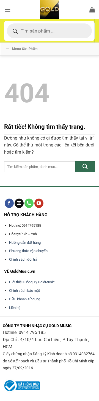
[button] (7, 9)
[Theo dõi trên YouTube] (38, 203)
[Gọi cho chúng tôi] (29, 203)
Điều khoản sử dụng (24, 299)
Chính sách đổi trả (23, 259)
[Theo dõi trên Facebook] (9, 203)
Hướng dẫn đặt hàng (25, 242)
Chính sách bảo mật (24, 290)
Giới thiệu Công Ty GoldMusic (32, 282)
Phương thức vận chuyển (28, 251)
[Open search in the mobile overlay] (49, 31)
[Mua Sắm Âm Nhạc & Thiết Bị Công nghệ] (49, 9)
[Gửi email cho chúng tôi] (19, 203)
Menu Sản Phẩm (25, 49)
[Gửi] (85, 166)
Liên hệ (14, 308)
